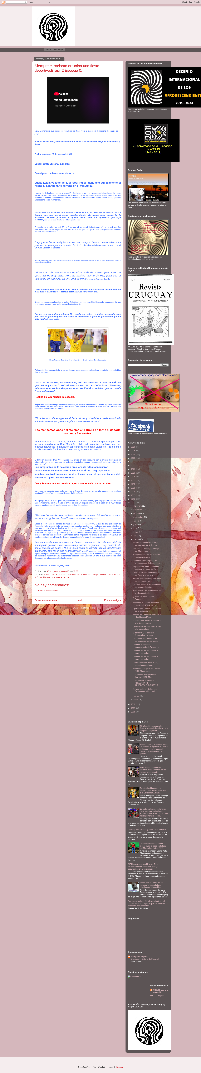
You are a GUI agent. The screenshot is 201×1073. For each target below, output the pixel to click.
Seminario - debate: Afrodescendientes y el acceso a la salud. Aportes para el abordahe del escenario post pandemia (148, 903)
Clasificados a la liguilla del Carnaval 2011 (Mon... (144, 676)
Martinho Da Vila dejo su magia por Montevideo (146, 549)
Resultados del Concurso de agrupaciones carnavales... (145, 640)
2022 (133, 462)
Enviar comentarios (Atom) (84, 608)
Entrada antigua (112, 600)
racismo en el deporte (60, 577)
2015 (133, 488)
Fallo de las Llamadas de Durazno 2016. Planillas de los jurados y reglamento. (153, 769)
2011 (133, 503)
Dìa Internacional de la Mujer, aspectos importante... (145, 664)
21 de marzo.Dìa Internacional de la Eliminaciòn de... (147, 592)
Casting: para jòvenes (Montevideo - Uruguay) (147, 830)
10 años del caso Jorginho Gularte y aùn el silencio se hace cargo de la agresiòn (154, 728)
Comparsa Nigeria (139, 957)
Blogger (119, 1067)
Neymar (46, 577)
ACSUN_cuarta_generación (160, 991)
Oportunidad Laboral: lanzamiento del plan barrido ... (147, 610)
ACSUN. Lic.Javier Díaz (66, 574)
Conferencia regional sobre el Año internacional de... (147, 628)
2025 (133, 451)
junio (135, 528)
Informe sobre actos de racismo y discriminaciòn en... (147, 580)
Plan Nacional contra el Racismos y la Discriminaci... (147, 622)
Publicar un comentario (48, 590)
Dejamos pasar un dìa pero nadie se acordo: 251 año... (147, 586)
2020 (133, 469)
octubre (136, 513)
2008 (133, 712)
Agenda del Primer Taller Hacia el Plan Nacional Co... (147, 616)
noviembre (138, 510)
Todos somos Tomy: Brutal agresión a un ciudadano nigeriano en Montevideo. (151, 885)
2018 (133, 477)
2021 (133, 465)
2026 (133, 447)
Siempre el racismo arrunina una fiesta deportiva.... (146, 556)
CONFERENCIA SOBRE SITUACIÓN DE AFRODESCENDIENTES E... (146, 683)
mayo (136, 532)
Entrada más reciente (46, 600)
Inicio (80, 600)
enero (136, 700)
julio (135, 524)
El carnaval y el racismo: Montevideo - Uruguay (143, 634)
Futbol (39, 577)
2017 (133, 480)
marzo (136, 539)
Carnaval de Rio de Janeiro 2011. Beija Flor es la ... (147, 652)
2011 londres (49, 574)
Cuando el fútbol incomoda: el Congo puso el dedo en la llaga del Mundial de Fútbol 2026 (153, 845)
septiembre (138, 517)
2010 (133, 704)
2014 (133, 491)
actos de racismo (84, 574)
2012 (133, 499)
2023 (133, 458)
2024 (133, 454)
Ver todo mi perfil (157, 995)
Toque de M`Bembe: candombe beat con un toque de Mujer (146, 568)
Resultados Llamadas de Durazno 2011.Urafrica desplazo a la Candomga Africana (153, 790)
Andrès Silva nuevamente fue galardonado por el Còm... (145, 543)
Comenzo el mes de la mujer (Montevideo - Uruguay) (145, 690)
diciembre (137, 506)
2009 (133, 708)
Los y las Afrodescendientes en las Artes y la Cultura (146, 574)
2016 (133, 484)
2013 (133, 495)
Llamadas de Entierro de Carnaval (145, 959)
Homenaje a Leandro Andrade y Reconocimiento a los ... (146, 604)
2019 (133, 473)
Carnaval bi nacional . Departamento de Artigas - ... (146, 646)
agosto (136, 521)
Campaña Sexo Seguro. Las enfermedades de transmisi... (146, 562)
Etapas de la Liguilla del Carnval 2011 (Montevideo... (146, 670)
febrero (136, 696)
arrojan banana (99, 574)
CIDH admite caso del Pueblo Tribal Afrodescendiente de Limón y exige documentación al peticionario (143, 866)
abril (135, 536)
